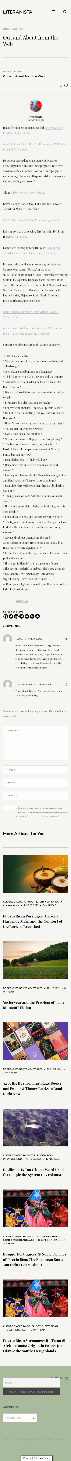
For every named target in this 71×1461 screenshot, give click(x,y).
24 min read (47, 905)
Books (7, 988)
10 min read (36, 1329)
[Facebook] (5, 616)
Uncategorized (13, 29)
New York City (53, 901)
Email (11, 782)
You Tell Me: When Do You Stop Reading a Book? (31, 220)
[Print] (32, 616)
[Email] (27, 616)
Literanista (22, 601)
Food (30, 901)
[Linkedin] (16, 616)
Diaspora (20, 901)
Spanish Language (22, 1240)
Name (11, 769)
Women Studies (32, 988)
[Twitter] (11, 616)
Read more (20, 237)
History (39, 901)
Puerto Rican (11, 905)
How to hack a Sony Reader (29, 192)
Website (12, 795)
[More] (37, 616)
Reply (66, 639)
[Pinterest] (21, 616)
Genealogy (33, 1236)
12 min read (51, 1158)
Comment (13, 730)
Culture (8, 901)
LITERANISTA (17, 12)
